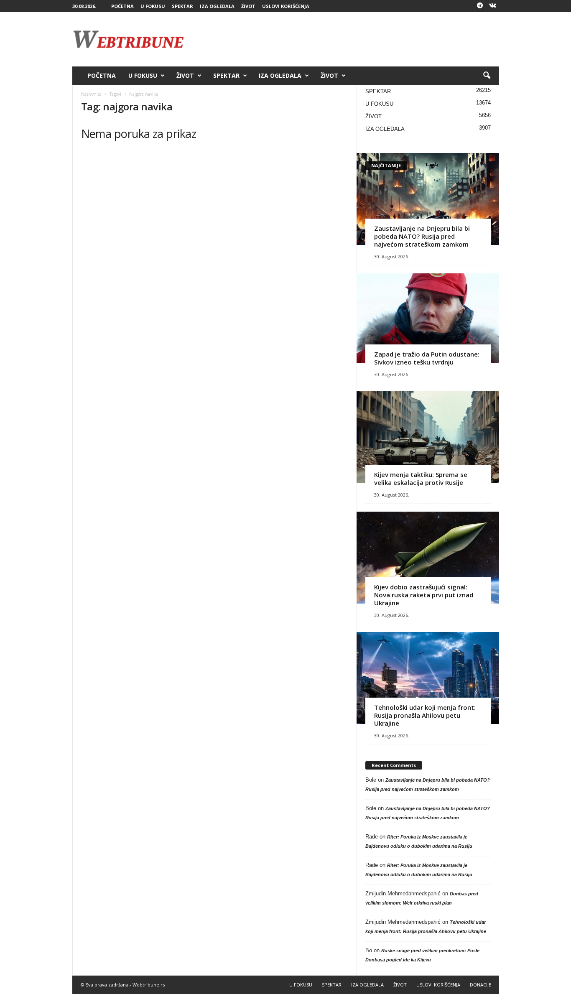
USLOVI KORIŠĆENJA (285, 6)
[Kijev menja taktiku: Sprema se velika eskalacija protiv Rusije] (428, 437)
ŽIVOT (248, 6)
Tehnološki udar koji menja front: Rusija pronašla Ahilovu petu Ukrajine (425, 715)
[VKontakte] (493, 6)
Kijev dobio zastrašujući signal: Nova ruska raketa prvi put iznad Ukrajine (423, 595)
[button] (486, 75)
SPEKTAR (182, 6)
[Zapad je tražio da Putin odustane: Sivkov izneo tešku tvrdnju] (428, 318)
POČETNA (122, 6)
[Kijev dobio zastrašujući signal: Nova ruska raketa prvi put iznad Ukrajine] (428, 558)
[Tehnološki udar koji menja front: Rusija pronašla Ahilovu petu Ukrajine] (428, 678)
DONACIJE (480, 984)
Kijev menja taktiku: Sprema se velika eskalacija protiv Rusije (420, 478)
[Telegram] (480, 6)
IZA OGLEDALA (217, 6)
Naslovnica (91, 94)
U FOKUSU (152, 6)
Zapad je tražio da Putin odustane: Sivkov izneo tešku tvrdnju (426, 358)
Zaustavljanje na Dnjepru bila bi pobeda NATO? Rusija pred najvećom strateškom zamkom (422, 236)
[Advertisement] (347, 39)
